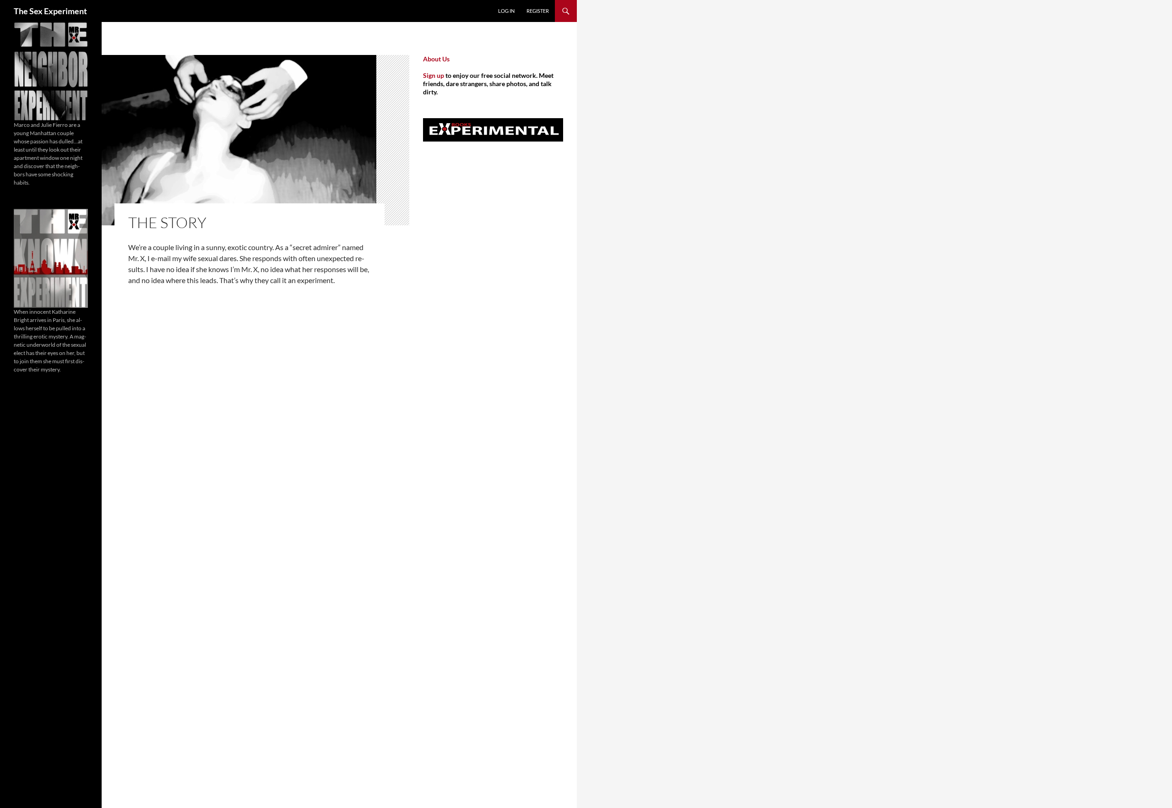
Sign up (433, 75)
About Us (436, 59)
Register (537, 11)
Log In (506, 11)
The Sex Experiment (50, 11)
